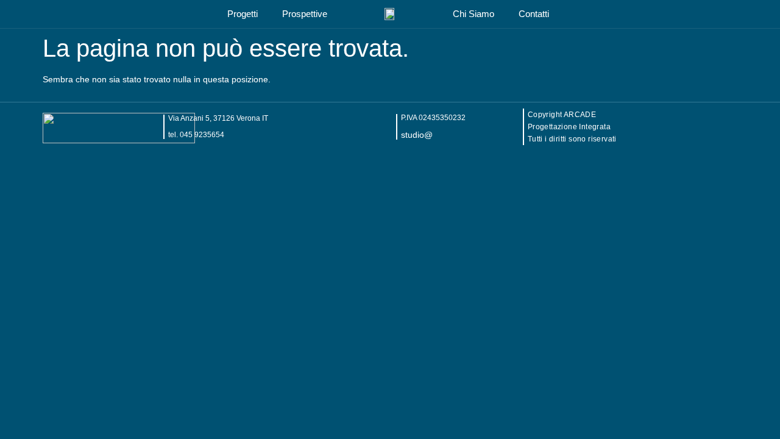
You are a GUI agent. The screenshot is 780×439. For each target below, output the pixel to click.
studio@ (417, 135)
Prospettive (304, 14)
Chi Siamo (473, 14)
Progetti (242, 14)
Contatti (534, 14)
